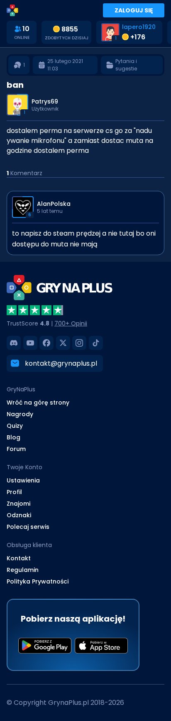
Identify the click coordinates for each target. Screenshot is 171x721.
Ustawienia (23, 480)
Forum (16, 449)
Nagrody (20, 414)
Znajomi (18, 503)
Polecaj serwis (28, 527)
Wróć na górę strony (38, 402)
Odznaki (19, 515)
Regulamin (23, 570)
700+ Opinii (70, 323)
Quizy (15, 426)
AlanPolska (54, 204)
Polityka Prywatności (37, 581)
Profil (14, 492)
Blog (13, 437)
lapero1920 (139, 27)
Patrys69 (45, 101)
